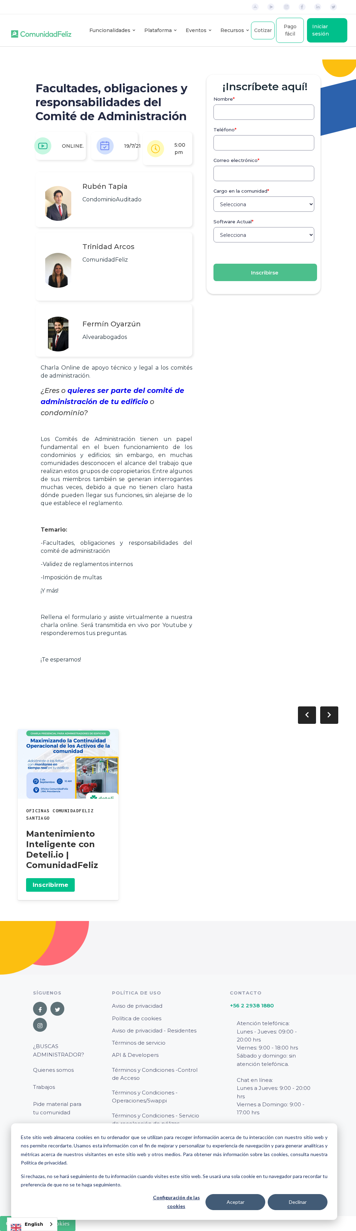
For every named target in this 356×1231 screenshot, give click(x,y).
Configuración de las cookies (176, 1201)
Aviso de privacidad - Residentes (154, 1030)
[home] (41, 30)
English (34, 1224)
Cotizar (263, 30)
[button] (109, 30)
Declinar (298, 1202)
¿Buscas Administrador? (58, 1050)
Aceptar (235, 1202)
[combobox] (32, 1224)
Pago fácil (290, 30)
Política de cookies (136, 1018)
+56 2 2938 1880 (252, 1005)
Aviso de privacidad (137, 1005)
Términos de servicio (138, 1042)
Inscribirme (50, 884)
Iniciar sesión (320, 30)
